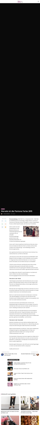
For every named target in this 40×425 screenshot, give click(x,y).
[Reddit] (5, 224)
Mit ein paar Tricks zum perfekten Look (21, 368)
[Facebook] (2, 221)
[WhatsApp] (2, 224)
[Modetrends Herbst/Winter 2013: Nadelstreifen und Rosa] (10, 379)
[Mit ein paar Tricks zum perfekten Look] (10, 369)
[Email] (5, 227)
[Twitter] (5, 221)
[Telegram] (2, 227)
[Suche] (38, 1)
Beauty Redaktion (7, 213)
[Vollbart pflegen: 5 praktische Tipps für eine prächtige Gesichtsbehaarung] (10, 364)
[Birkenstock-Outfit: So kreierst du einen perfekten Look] (10, 403)
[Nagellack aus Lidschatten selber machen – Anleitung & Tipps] (10, 384)
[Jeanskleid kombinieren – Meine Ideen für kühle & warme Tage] (30, 403)
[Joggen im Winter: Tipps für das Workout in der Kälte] (10, 374)
